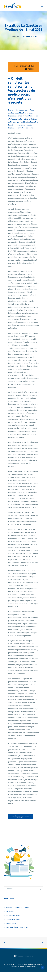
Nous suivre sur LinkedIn (24, 956)
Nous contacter (30, 966)
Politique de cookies (18, 966)
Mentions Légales (36, 964)
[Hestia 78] (12, 5)
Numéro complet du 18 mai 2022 (20, 817)
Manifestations (30, 36)
